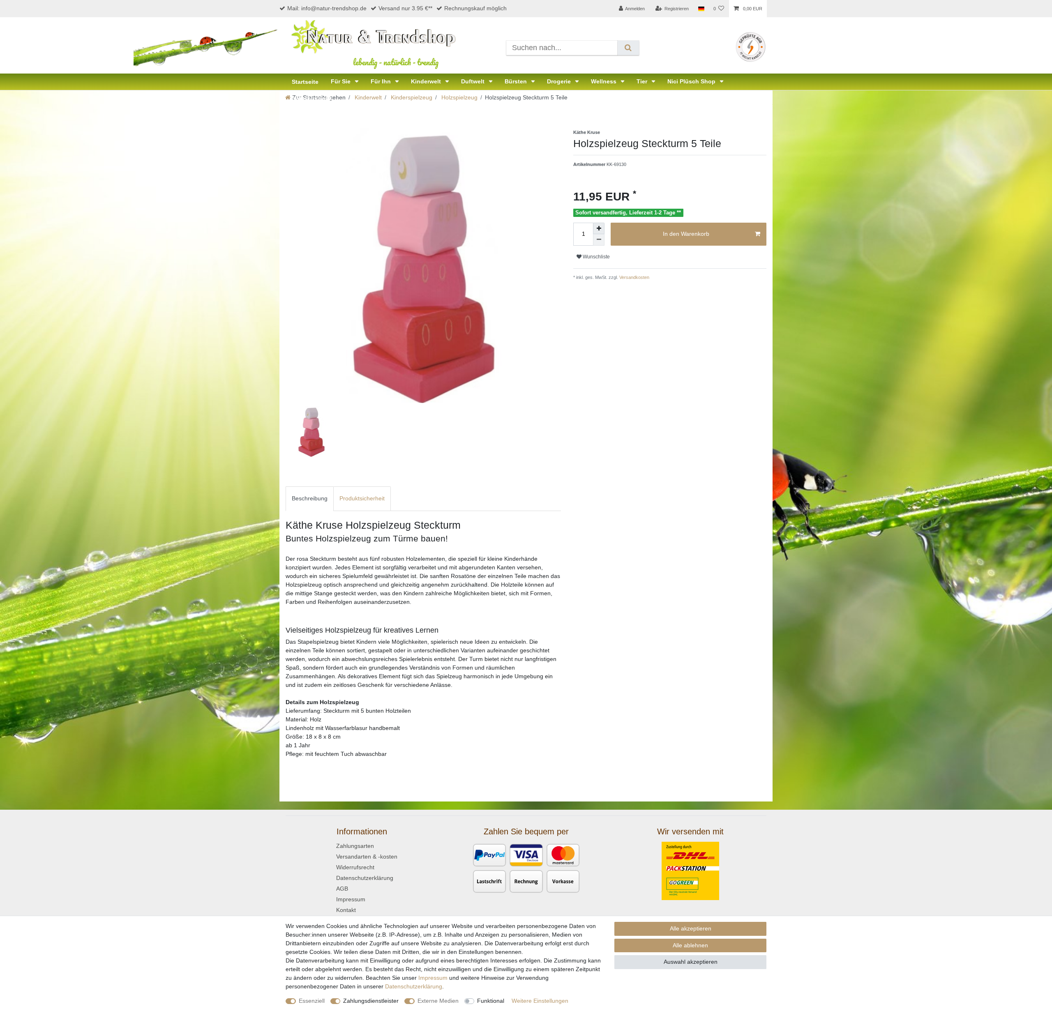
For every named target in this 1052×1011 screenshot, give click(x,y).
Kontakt (346, 910)
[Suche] (628, 48)
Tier (643, 81)
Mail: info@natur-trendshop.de (327, 8)
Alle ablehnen (690, 945)
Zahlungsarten (355, 846)
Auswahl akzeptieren (690, 961)
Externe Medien (438, 1000)
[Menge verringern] (598, 240)
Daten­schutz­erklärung (413, 986)
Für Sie (341, 81)
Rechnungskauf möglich (475, 8)
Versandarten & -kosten (366, 856)
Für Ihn (381, 81)
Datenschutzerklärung (364, 878)
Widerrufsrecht (355, 867)
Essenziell (312, 1000)
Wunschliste (595, 257)
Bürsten (516, 81)
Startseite (305, 81)
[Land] (700, 8)
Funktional (490, 1000)
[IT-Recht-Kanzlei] (750, 46)
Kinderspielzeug (410, 97)
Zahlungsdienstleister (371, 1000)
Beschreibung (310, 498)
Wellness (604, 81)
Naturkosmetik (312, 98)
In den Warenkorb (686, 233)
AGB (342, 888)
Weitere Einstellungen (540, 1000)
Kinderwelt (427, 81)
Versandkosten (633, 277)
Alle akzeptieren (690, 928)
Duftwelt (473, 81)
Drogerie (559, 81)
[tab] (310, 498)
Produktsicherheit (362, 498)
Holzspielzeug (459, 97)
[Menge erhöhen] (598, 228)
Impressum (350, 899)
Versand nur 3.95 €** (405, 8)
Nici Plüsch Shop (692, 81)
